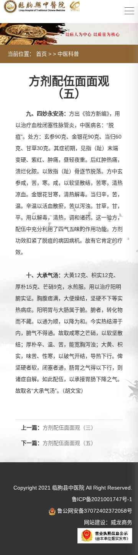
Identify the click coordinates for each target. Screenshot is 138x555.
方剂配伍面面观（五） (69, 443)
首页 (41, 54)
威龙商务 (121, 522)
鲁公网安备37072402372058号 (94, 511)
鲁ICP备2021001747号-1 (102, 499)
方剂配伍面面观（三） (69, 428)
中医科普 (68, 54)
